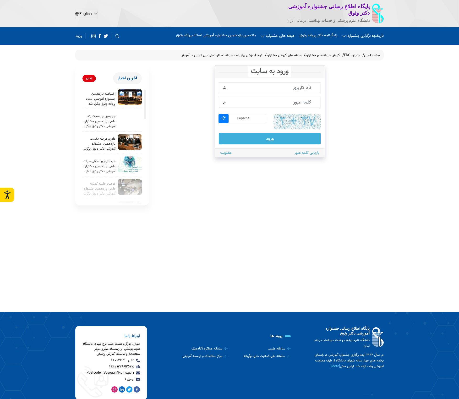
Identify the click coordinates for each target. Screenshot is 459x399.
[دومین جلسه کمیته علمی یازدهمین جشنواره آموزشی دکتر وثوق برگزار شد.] (130, 187)
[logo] (348, 337)
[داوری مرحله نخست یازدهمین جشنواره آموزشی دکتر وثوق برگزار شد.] (130, 142)
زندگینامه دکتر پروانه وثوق (318, 35)
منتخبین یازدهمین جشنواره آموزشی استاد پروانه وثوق (216, 35)
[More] (335, 366)
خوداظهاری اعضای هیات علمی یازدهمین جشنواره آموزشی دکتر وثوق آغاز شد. (99, 166)
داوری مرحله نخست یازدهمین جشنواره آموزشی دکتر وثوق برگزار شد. (99, 143)
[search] (117, 36)
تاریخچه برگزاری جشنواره (365, 36)
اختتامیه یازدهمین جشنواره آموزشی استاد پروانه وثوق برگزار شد (100, 98)
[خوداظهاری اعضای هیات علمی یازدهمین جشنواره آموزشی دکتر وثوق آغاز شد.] (130, 164)
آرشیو (89, 78)
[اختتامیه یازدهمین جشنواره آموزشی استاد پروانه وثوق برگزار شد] (130, 97)
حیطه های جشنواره (280, 36)
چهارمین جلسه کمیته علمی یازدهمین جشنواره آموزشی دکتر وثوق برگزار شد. (99, 121)
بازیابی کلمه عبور (307, 153)
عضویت (226, 153)
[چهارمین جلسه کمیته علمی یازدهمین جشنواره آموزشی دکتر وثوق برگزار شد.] (130, 119)
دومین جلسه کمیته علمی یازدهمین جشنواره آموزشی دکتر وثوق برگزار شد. (99, 188)
